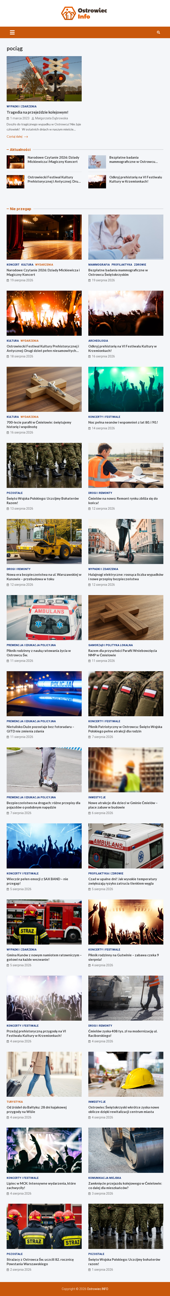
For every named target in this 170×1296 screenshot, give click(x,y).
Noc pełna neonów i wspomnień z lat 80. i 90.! (123, 422)
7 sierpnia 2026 (102, 737)
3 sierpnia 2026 (102, 1193)
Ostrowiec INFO (97, 1289)
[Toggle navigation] (12, 32)
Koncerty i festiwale (104, 416)
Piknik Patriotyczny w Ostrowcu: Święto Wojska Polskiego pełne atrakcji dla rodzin (125, 729)
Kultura (27, 264)
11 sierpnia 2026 (21, 661)
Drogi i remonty (100, 493)
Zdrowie (140, 264)
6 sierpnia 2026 (102, 813)
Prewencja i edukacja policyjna (31, 645)
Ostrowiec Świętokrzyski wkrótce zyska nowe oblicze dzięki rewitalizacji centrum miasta (123, 1109)
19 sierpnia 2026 (21, 280)
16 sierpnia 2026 (103, 356)
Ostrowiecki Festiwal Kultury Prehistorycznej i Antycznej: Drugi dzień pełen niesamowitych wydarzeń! (54, 183)
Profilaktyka (122, 264)
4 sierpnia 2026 (102, 965)
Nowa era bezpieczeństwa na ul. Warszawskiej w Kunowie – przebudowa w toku (44, 576)
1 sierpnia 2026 (102, 1269)
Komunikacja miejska (104, 1178)
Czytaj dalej (15, 136)
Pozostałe (15, 493)
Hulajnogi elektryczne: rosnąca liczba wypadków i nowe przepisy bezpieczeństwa (125, 576)
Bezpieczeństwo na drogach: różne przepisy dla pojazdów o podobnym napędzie (43, 805)
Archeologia (98, 340)
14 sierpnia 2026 (103, 428)
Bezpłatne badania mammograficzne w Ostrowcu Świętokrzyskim (132, 161)
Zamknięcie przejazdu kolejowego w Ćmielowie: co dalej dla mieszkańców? (125, 1185)
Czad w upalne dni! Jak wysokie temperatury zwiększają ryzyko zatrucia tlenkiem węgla (122, 881)
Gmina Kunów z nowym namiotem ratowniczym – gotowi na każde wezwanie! (44, 957)
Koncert (13, 264)
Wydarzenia (44, 264)
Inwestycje (97, 797)
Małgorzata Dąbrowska (51, 118)
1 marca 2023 (19, 118)
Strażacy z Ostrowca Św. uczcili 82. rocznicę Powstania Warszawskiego (40, 1261)
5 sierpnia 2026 (20, 889)
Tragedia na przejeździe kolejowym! (37, 112)
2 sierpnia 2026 (20, 1269)
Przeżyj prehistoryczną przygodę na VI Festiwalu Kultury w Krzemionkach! (36, 1033)
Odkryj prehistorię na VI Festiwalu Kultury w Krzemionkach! (135, 179)
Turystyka (15, 1101)
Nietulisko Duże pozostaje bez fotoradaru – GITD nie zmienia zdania (40, 729)
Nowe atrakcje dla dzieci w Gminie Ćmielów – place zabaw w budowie (123, 805)
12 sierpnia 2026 (103, 508)
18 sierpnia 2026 (21, 356)
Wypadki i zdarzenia (22, 106)
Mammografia (99, 264)
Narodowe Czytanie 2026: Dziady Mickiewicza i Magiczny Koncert (53, 159)
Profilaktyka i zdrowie (105, 873)
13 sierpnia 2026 (21, 508)
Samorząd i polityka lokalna (110, 645)
